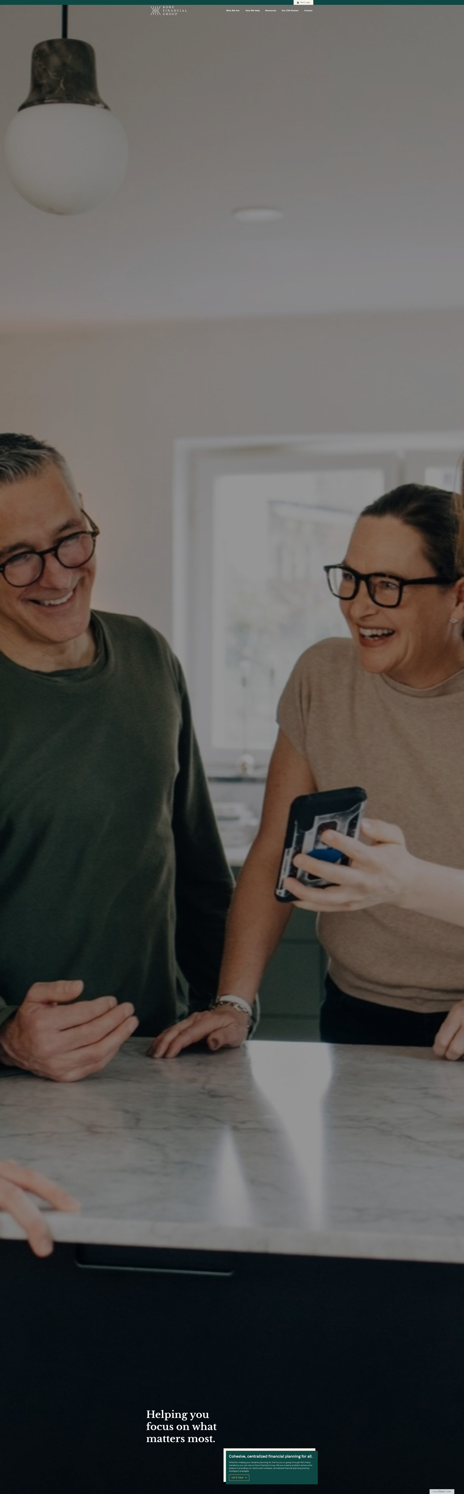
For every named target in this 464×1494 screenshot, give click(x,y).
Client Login (305, 2)
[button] (233, 10)
